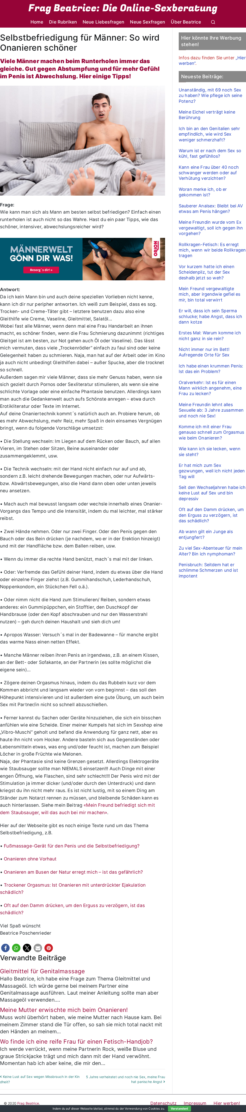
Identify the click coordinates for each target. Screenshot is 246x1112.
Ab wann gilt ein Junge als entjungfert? (206, 534)
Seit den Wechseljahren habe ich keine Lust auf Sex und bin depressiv (212, 493)
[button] (5, 948)
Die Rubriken (63, 22)
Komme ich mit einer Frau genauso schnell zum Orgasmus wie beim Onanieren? (211, 432)
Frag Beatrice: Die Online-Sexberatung (122, 8)
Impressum (195, 1103)
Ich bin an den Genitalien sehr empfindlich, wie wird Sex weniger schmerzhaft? (209, 134)
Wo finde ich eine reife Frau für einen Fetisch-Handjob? (76, 1041)
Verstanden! (179, 1108)
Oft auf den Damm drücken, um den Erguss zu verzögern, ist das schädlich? (211, 515)
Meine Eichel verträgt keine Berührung (207, 114)
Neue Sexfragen (147, 22)
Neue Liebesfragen (103, 22)
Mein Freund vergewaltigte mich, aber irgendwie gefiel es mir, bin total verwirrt (209, 294)
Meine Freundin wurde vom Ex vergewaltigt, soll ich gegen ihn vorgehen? (211, 228)
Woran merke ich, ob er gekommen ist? (203, 192)
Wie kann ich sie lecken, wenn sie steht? (209, 451)
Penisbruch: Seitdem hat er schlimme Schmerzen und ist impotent (208, 570)
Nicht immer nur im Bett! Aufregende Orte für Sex (204, 352)
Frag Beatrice (28, 1103)
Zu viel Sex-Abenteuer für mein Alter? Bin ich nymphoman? (210, 551)
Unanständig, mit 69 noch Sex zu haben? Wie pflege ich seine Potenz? (210, 95)
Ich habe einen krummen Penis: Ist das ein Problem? (211, 368)
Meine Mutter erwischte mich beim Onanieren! (64, 1009)
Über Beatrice (186, 22)
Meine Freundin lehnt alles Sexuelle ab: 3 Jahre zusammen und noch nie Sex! (211, 410)
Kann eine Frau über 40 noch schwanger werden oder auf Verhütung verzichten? (209, 173)
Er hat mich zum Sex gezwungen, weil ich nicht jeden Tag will (212, 471)
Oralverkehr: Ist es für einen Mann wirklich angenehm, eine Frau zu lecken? (210, 388)
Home (37, 22)
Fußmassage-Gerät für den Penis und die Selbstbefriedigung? (72, 846)
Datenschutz (163, 1103)
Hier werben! (227, 1103)
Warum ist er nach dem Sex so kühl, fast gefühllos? (210, 153)
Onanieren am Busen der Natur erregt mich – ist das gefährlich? (73, 872)
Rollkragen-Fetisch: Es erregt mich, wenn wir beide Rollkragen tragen (212, 250)
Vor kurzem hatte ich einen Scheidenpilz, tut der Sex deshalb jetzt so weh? (206, 272)
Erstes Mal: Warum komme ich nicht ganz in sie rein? (210, 335)
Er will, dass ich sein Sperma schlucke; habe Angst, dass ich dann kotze (210, 316)
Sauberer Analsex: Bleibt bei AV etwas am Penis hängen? (211, 208)
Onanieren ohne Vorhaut (30, 859)
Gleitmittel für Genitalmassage (42, 971)
